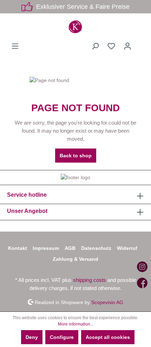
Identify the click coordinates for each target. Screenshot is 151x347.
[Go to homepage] (75, 27)
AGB (70, 248)
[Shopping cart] (140, 43)
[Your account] (127, 46)
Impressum (46, 248)
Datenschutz (96, 248)
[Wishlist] (111, 46)
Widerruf (127, 248)
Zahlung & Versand (75, 259)
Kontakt (17, 248)
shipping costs (89, 280)
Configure (62, 337)
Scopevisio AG (107, 302)
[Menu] (15, 46)
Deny (32, 337)
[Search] (95, 46)
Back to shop (76, 155)
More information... (75, 324)
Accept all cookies (108, 337)
